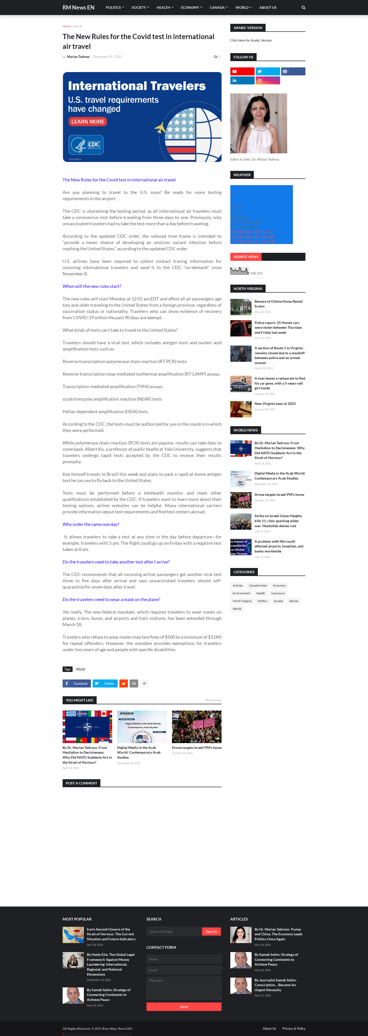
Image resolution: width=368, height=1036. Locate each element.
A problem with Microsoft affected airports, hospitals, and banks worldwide (279, 546)
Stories (293, 601)
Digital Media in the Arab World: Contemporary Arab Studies (138, 752)
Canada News (258, 585)
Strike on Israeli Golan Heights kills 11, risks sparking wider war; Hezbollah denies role (278, 521)
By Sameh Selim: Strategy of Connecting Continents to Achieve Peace (108, 995)
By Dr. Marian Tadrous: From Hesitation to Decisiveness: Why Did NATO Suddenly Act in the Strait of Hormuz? (87, 754)
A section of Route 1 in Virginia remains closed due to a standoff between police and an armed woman (280, 355)
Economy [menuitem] (190, 7)
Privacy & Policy (293, 1028)
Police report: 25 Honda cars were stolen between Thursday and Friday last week (278, 327)
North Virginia (242, 601)
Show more (214, 700)
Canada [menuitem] (217, 7)
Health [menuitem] (163, 7)
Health (260, 593)
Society (278, 601)
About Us (269, 1028)
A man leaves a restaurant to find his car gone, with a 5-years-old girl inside (280, 383)
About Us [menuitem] (268, 7)
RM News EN (79, 7)
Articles (238, 585)
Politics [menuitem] (113, 7)
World (78, 26)
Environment (241, 593)
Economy (279, 585)
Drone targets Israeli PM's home (197, 747)
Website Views (246, 257)
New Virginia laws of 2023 (275, 403)
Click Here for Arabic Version (251, 40)
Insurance (278, 593)
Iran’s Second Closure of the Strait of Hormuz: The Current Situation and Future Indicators (111, 934)
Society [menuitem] (139, 7)
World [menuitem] (242, 7)
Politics (262, 601)
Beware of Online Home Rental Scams (279, 303)
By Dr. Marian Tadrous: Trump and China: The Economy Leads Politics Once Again (278, 934)
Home (67, 26)
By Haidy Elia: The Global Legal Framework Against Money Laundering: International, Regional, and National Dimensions (111, 964)
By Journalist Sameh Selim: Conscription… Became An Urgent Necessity (276, 985)
